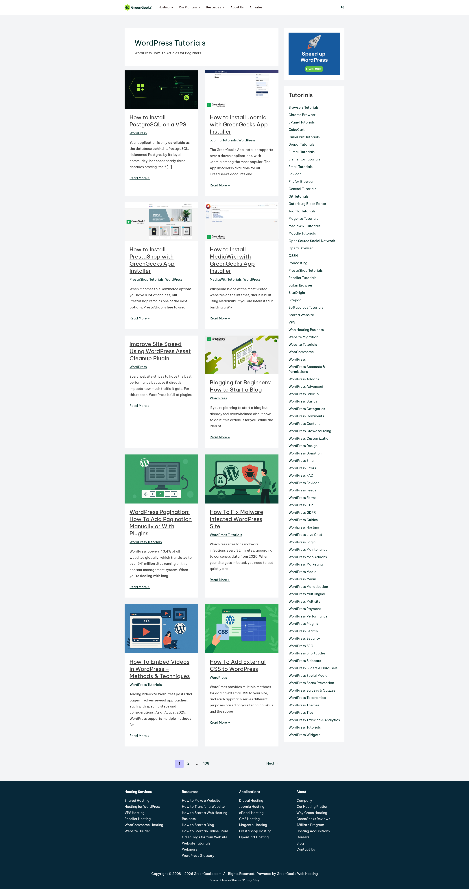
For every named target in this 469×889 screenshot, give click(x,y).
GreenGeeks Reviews (313, 819)
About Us (237, 7)
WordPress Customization (309, 438)
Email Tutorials (301, 167)
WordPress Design (303, 446)
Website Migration (303, 337)
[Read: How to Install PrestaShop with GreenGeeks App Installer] (161, 221)
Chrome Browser (302, 115)
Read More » (140, 178)
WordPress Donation (305, 453)
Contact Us (305, 849)
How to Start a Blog (198, 825)
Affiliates (256, 7)
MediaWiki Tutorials (226, 279)
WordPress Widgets (304, 735)
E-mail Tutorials (302, 152)
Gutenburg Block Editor (307, 204)
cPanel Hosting (251, 813)
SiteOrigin (297, 293)
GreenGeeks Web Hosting (297, 874)
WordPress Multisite (304, 601)
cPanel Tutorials (302, 122)
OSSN (293, 256)
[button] (171, 7)
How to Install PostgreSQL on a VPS (158, 121)
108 (206, 763)
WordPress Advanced (306, 386)
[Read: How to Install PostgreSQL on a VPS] (161, 89)
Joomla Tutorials (223, 140)
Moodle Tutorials (302, 233)
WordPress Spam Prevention (311, 683)
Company (304, 800)
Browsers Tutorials (304, 107)
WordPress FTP (301, 505)
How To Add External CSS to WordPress (238, 665)
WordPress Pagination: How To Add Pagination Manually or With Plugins (161, 522)
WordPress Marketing (306, 564)
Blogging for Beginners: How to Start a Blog (241, 386)
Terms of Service (231, 880)
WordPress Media (303, 572)
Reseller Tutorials (302, 278)
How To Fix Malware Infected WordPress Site (236, 519)
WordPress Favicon (304, 483)
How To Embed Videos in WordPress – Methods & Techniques (160, 669)
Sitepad (295, 300)
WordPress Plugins (303, 624)
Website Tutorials (303, 345)
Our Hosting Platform (313, 806)
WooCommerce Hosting (144, 825)
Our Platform (188, 7)
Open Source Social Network (312, 241)
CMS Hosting (249, 819)
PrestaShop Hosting (255, 831)
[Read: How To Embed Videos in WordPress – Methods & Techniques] (161, 628)
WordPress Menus (303, 579)
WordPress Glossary (198, 856)
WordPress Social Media (308, 675)
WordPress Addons (304, 379)
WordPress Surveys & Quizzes (312, 690)
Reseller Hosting (138, 819)
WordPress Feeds (302, 490)
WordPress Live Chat (305, 535)
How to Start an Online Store (205, 831)
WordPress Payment (305, 609)
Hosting (164, 7)
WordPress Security (304, 638)
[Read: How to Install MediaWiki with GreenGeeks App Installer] (241, 221)
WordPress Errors (302, 468)
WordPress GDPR (302, 512)
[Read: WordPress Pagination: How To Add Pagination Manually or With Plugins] (161, 478)
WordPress (138, 133)
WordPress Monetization (308, 587)
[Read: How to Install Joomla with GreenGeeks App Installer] (241, 89)
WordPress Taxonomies (307, 698)
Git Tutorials (299, 196)
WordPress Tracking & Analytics (314, 720)
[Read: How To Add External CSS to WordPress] (241, 628)
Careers (302, 837)
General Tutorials (302, 189)
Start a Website (301, 315)
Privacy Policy (251, 880)
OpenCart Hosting (254, 837)
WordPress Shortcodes (307, 653)
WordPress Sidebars (305, 661)
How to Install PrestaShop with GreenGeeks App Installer (152, 260)
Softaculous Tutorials (306, 307)
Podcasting (298, 263)
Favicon (295, 174)
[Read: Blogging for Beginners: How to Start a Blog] (241, 354)
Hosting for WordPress (142, 806)
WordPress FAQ (301, 475)
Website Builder (137, 831)
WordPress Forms (302, 498)
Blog (300, 843)
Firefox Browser (301, 181)
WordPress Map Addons (308, 557)
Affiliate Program (310, 825)
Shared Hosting (137, 800)
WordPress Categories (307, 409)
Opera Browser (301, 248)
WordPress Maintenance (308, 549)
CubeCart (297, 130)
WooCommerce (301, 352)
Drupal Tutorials (301, 144)
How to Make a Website (201, 800)
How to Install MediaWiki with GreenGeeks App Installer (232, 260)
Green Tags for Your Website (204, 837)
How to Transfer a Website (203, 806)
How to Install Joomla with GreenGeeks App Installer (239, 124)
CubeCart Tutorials (304, 137)
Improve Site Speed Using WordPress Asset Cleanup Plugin (160, 351)
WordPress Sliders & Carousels (313, 668)
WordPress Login (302, 542)
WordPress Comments (306, 416)
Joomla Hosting (251, 806)
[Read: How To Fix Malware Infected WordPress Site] (241, 478)
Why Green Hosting (311, 813)
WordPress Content (304, 424)
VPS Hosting (135, 813)
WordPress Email (302, 460)
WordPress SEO (301, 646)
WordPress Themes (304, 705)
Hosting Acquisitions (313, 831)
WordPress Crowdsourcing (310, 431)
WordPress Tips (301, 712)
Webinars (189, 849)
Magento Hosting (253, 825)
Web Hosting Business (306, 330)
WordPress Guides (303, 520)
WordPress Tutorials (146, 542)
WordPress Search (303, 631)
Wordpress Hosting (304, 527)
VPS (292, 322)
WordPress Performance (308, 616)
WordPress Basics (303, 401)
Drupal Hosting (251, 800)
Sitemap (214, 880)
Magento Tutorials (303, 218)
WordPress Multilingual (307, 594)
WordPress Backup (304, 394)
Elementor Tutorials (304, 159)
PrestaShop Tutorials (147, 279)
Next (272, 763)
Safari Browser (300, 285)
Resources (213, 7)
